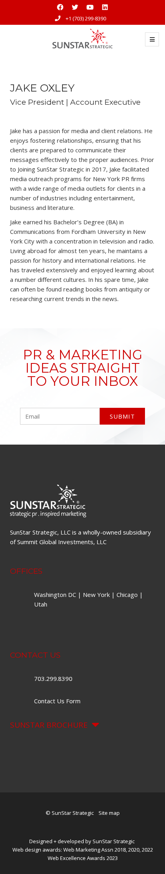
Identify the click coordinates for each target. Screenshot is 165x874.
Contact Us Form (57, 701)
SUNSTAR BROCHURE (49, 725)
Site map (109, 812)
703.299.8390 (54, 678)
